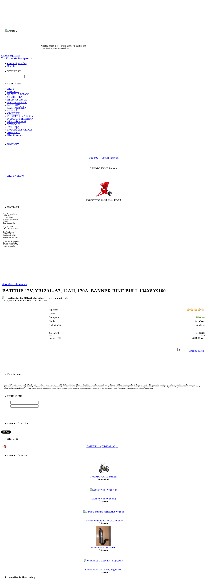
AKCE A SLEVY (16, 175)
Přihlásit (5, 55)
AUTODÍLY (13, 132)
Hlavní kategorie (15, 135)
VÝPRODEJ (13, 124)
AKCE (10, 88)
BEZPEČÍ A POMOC (18, 94)
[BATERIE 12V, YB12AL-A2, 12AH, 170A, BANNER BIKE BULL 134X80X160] (24, 299)
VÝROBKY (13, 127)
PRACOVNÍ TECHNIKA (20, 118)
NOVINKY (13, 91)
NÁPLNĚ (12, 110)
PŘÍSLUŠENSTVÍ (16, 121)
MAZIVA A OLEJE (17, 102)
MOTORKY (13, 105)
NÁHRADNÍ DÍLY (17, 108)
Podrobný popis (14, 374)
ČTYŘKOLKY (15, 97)
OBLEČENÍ (13, 113)
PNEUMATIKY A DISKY (20, 116)
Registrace (15, 55)
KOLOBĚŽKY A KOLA (19, 129)
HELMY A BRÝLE (17, 99)
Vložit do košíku (196, 351)
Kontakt (11, 66)
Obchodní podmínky (17, 63)
